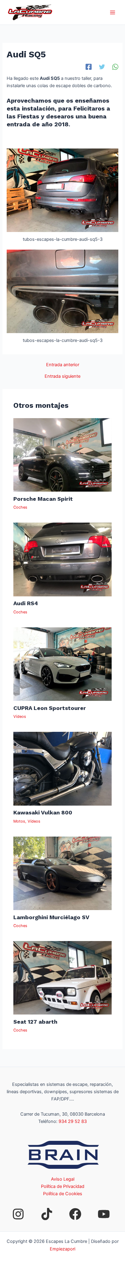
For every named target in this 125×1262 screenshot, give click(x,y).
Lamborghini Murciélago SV (51, 917)
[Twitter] (102, 67)
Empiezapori (62, 1249)
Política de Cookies (62, 1193)
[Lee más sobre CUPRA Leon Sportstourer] (62, 664)
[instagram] (18, 1214)
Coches (20, 507)
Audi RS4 (25, 603)
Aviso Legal (62, 1179)
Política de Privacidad (62, 1186)
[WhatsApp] (115, 67)
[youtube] (104, 1214)
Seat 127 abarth (35, 1021)
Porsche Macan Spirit (43, 499)
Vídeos (19, 716)
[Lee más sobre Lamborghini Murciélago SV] (62, 873)
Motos (19, 821)
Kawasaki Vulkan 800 (42, 812)
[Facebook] (89, 67)
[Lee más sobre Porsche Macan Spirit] (62, 454)
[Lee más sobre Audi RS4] (62, 559)
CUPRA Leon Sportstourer (49, 708)
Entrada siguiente (62, 376)
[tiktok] (47, 1214)
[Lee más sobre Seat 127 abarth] (62, 977)
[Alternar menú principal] (112, 12)
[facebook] (75, 1214)
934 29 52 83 (73, 1121)
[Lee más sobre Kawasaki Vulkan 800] (62, 768)
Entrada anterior (62, 365)
